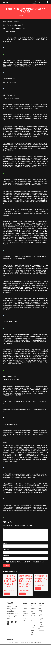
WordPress (38, 642)
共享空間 (7, 484)
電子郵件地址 (6, 549)
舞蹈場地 (23, 223)
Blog (24, 620)
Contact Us (25, 623)
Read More (7, 594)
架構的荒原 (5, 2)
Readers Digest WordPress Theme (15, 642)
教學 (34, 185)
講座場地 (35, 237)
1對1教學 (19, 386)
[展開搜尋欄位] (39, 2)
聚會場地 (34, 210)
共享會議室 (27, 273)
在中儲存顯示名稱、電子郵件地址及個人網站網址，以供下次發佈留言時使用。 (24, 562)
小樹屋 (4, 66)
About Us (25, 608)
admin (21, 15)
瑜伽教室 (15, 185)
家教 (29, 230)
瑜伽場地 (37, 307)
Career (24, 618)
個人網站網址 (6, 555)
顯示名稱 (5, 543)
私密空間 (39, 213)
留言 (4, 528)
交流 (19, 285)
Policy (24, 611)
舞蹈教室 (38, 340)
